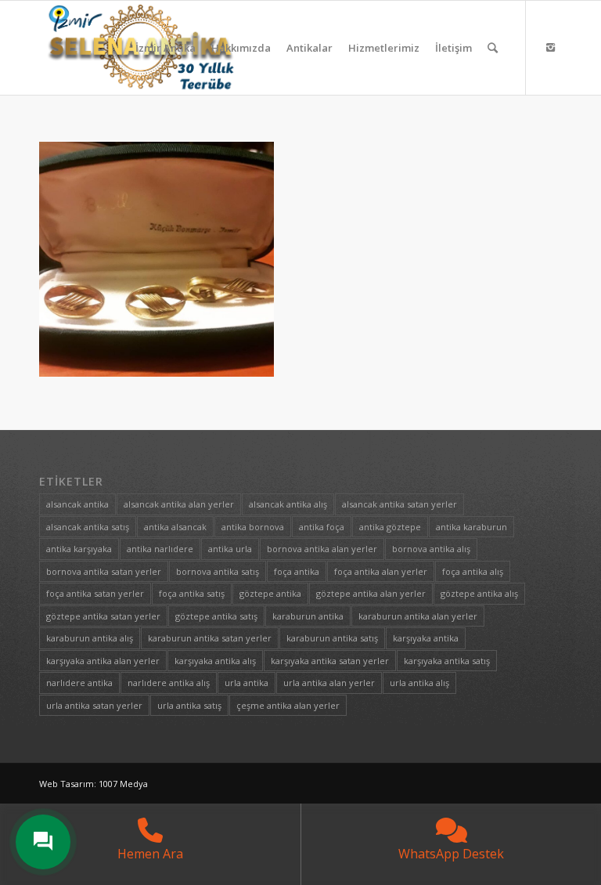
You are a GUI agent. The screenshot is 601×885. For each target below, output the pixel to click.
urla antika (246, 682)
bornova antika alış (431, 548)
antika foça (321, 527)
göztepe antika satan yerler (103, 616)
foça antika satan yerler (95, 593)
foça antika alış (472, 571)
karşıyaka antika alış (215, 660)
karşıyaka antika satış (447, 660)
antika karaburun (471, 527)
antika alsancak (175, 527)
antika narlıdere (160, 548)
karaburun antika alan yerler (417, 616)
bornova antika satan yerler (103, 571)
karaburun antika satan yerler (210, 638)
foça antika (296, 571)
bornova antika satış (217, 571)
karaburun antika (308, 616)
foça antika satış (192, 593)
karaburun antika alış (89, 638)
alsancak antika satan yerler (399, 504)
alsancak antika (77, 504)
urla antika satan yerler (94, 705)
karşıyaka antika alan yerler (103, 660)
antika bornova (252, 527)
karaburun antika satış (332, 638)
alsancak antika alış (288, 504)
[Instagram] (550, 47)
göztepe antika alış (479, 593)
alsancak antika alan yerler (179, 504)
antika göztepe (390, 527)
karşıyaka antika (426, 638)
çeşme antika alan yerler (288, 705)
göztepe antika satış (216, 616)
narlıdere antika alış (169, 682)
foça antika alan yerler (380, 571)
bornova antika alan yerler (322, 548)
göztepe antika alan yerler (371, 593)
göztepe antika (270, 593)
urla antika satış (189, 705)
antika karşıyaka (79, 548)
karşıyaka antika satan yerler (330, 660)
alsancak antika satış (87, 527)
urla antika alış (419, 682)
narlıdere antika (79, 682)
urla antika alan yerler (329, 682)
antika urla (230, 548)
